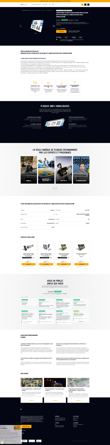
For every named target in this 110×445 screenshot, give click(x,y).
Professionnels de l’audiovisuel (78, 424)
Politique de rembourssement (59, 425)
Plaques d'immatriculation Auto (60, 417)
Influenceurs (75, 426)
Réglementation (75, 420)
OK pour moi (18, 442)
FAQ (55, 424)
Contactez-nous (26, 426)
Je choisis (7, 442)
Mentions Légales (76, 417)
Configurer (61, 31)
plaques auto (30, 418)
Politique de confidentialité (59, 426)
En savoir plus (70, 40)
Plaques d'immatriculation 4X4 (60, 420)
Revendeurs (75, 425)
